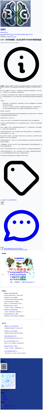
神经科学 (12, 34)
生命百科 (4, 34)
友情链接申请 (6, 406)
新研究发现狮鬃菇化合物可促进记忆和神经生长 (13, 248)
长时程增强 (11, 199)
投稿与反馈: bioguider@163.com (10, 405)
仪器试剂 (8, 34)
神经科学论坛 (5, 398)
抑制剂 (15, 199)
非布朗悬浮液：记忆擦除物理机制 (11, 309)
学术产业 (31, 34)
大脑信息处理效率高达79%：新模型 (11, 313)
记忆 (6, 199)
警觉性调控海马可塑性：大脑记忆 (11, 305)
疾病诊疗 (19, 34)
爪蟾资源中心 (5, 399)
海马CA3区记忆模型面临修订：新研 (11, 341)
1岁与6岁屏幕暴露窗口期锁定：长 (11, 351)
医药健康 (23, 34)
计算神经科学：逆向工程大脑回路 (11, 297)
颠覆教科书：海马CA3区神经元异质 (11, 326)
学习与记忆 (14, 36)
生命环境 (15, 34)
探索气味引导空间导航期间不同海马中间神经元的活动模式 (15, 249)
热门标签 (4, 395)
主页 (5, 36)
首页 (1, 34)
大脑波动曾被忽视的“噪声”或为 (10, 336)
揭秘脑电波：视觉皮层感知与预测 (11, 293)
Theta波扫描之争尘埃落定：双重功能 (11, 301)
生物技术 (27, 34)
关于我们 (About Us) (7, 404)
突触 (4, 199)
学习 (8, 199)
